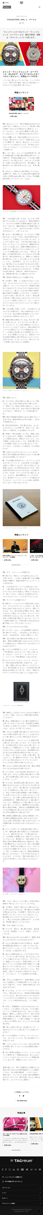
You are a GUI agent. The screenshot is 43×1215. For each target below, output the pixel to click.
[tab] (16, 565)
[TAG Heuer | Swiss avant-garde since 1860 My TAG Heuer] (21, 1161)
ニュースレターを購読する (14, 1177)
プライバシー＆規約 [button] (8, 1203)
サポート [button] (5, 1198)
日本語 (6, 3)
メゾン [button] (4, 1193)
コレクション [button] (6, 1187)
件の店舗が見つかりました (14, 1181)
